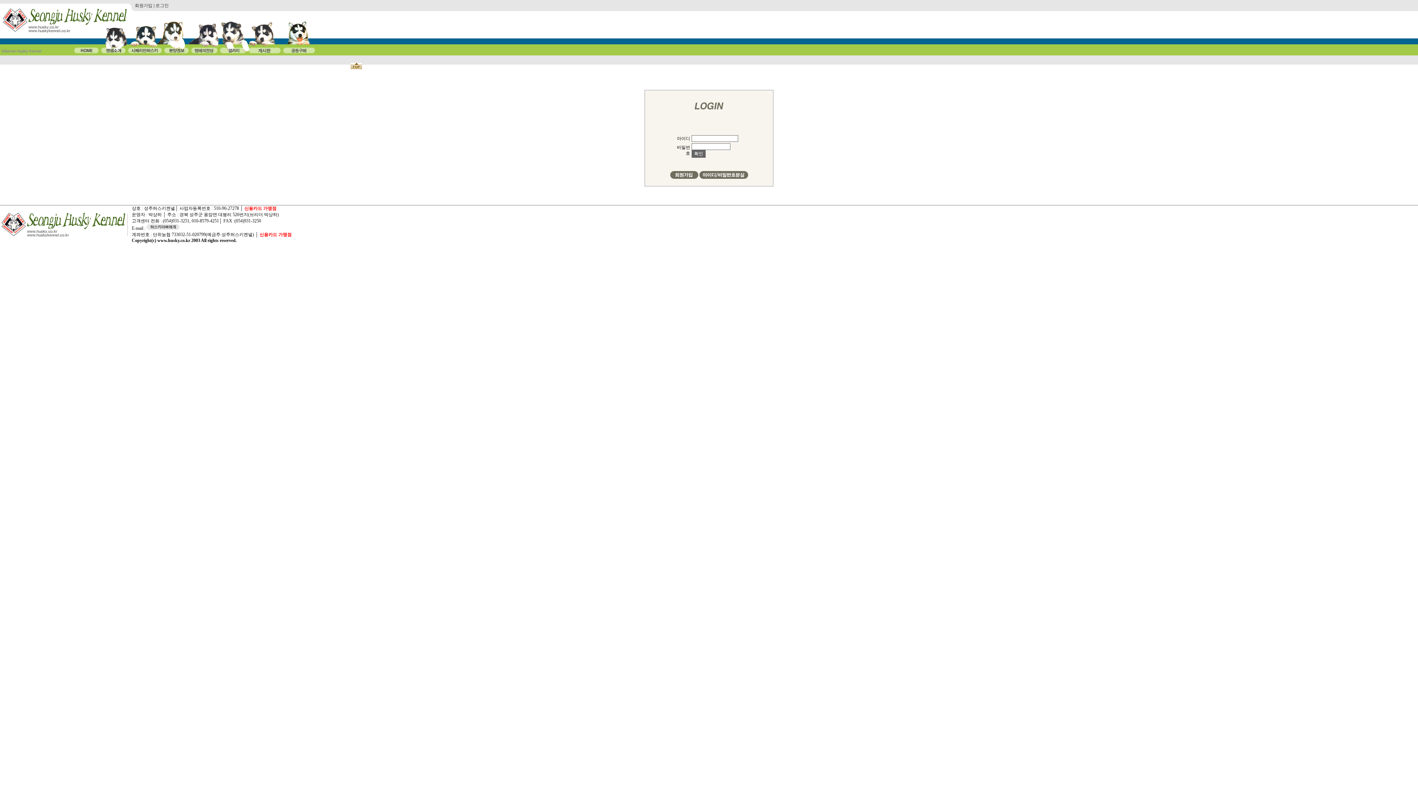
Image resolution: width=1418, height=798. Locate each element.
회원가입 (144, 5)
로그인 (162, 5)
